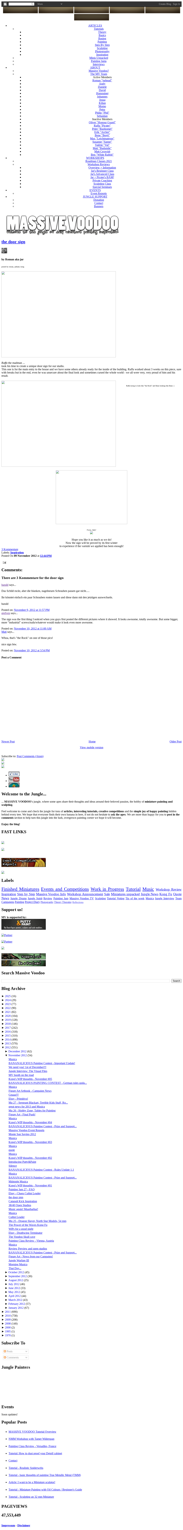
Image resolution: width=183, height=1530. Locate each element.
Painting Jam (60, 898)
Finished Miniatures (20, 889)
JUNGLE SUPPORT (95, 196)
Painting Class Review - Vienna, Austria (31, 1240)
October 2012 (16, 1272)
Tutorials (99, 28)
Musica (150, 898)
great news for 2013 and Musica (27, 1106)
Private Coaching (102, 180)
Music (148, 889)
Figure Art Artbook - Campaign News (30, 1090)
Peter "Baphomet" (102, 128)
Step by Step (26, 894)
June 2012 (14, 1288)
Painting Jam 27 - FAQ (22, 1189)
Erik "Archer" (102, 132)
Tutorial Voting (115, 898)
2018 (8, 1023)
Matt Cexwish (102, 151)
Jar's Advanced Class (102, 174)
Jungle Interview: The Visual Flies (28, 1071)
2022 (8, 1007)
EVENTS (95, 190)
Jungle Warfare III (19, 1260)
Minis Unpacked (98, 57)
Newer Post (8, 741)
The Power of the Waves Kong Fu (28, 1224)
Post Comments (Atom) (30, 756)
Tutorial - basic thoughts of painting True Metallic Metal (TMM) (45, 1475)
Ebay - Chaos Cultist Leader (25, 1193)
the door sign (13, 241)
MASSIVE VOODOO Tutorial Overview (32, 1431)
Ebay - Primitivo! (18, 1098)
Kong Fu (165, 894)
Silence (13, 1165)
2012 (8, 1047)
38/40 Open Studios (20, 1205)
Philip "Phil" (102, 112)
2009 (8, 1319)
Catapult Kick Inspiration (23, 1201)
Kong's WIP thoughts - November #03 (30, 1142)
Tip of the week (134, 898)
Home (92, 741)
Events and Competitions (65, 889)
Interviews (99, 64)
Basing (102, 38)
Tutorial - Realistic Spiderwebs (26, 1467)
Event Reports (99, 193)
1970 (8, 1335)
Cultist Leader (16, 1217)
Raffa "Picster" (102, 125)
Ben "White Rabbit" (102, 154)
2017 (8, 1027)
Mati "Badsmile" (102, 148)
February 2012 (17, 1303)
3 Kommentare (9, 549)
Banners (98, 206)
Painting (102, 41)
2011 (8, 1311)
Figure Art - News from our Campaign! (31, 1256)
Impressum (8, 1525)
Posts (9, 1351)
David (102, 90)
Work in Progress (107, 889)
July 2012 (14, 1284)
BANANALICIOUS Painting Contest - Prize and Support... (43, 1126)
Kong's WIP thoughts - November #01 (30, 1185)
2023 (8, 1004)
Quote (177, 894)
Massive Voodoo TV (82, 898)
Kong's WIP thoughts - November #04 (30, 1122)
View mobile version (91, 747)
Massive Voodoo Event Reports (26, 1130)
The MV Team (98, 73)
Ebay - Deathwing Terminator (25, 1232)
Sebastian (102, 115)
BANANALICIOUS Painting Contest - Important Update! (42, 1063)
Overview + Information (102, 167)
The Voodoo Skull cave (22, 1236)
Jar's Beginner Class (102, 170)
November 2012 (18, 1055)
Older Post (176, 741)
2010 (8, 1315)
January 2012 (16, 1307)
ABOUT (95, 67)
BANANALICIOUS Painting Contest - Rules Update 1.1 (41, 1169)
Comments (12, 1357)
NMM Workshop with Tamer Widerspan (31, 1438)
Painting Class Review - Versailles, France (32, 1446)
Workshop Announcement (85, 894)
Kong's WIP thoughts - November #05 (30, 1078)
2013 (8, 1043)
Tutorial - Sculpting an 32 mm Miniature (31, 1496)
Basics (102, 35)
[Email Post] (3, 562)
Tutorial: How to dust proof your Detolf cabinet (35, 1453)
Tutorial (133, 889)
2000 (8, 1327)
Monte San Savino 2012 (22, 1134)
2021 (8, 1011)
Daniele (102, 86)
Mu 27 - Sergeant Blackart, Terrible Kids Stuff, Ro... (38, 1102)
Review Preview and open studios (28, 1248)
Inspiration (102, 54)
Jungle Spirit (35, 898)
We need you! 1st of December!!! (27, 1067)
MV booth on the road (21, 1075)
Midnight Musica (18, 1181)
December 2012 (17, 1051)
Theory (102, 32)
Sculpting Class (102, 183)
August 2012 (16, 1280)
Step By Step (102, 44)
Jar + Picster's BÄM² (102, 177)
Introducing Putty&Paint (22, 1161)
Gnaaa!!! (14, 1094)
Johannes (102, 96)
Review (47, 898)
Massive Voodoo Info (51, 894)
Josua (102, 99)
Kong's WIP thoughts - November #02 (30, 1157)
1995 (8, 1331)
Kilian (102, 103)
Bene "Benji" (102, 135)
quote (12, 1149)
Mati (4, 631)
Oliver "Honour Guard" (102, 122)
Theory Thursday (63, 902)
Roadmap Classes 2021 (98, 161)
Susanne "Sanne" (102, 141)
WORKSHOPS (95, 157)
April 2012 (14, 1295)
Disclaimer (23, 1525)
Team (178, 898)
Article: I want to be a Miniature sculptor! (32, 1482)
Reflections (77, 902)
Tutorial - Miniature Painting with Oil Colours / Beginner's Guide (45, 1489)
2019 (8, 1019)
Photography (102, 51)
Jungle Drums (18, 898)
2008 (8, 1323)
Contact (98, 203)
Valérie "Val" (102, 144)
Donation (98, 199)
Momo (102, 106)
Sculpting (102, 48)
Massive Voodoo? (99, 70)
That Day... (15, 1268)
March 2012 (15, 1299)
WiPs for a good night (21, 1228)
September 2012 (18, 1276)
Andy (102, 83)
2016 (8, 1031)
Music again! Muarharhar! (23, 1209)
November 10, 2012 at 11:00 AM (32, 628)
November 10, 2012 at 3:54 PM (32, 650)
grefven (5, 613)
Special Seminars (102, 186)
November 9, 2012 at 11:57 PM (32, 609)
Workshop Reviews (99, 164)
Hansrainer (102, 93)
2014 (8, 1039)
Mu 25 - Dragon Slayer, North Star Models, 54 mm (37, 1220)
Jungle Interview (164, 898)
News (5, 898)
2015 (8, 1035)
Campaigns (7, 902)
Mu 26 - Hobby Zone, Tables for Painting (32, 1110)
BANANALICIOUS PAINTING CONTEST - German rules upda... (48, 1082)
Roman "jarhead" (102, 80)
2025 (8, 996)
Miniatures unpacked (125, 894)
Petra (102, 109)
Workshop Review (169, 889)
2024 (8, 1000)
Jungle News (150, 894)
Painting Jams (99, 61)
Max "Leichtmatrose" (102, 138)
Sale (107, 894)
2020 (8, 1015)
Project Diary (32, 902)
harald (4, 584)
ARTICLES (95, 25)
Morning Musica (18, 1264)
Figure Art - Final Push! (22, 1114)
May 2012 (14, 1291)
